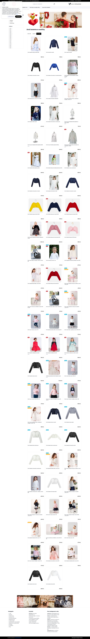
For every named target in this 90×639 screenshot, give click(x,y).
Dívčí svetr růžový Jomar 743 (33, 329)
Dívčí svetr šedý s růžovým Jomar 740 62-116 (35, 261)
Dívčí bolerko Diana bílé (50, 584)
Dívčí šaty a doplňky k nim (22, 7)
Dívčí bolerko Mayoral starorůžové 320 (53, 237)
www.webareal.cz (18, 637)
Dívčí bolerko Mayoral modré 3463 (52, 214)
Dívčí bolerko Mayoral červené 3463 (70, 214)
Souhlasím (18, 16)
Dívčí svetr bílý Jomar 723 (69, 537)
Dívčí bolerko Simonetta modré (70, 191)
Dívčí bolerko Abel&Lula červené (33, 352)
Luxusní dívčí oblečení (46, 7)
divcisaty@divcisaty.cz (35, 623)
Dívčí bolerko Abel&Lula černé (51, 352)
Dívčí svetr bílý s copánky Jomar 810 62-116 (72, 329)
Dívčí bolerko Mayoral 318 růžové (70, 237)
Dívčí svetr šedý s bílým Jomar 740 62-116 (53, 306)
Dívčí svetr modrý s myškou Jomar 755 (71, 399)
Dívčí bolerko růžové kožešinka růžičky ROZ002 (71, 76)
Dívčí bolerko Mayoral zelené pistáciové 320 (54, 167)
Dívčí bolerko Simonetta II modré (34, 191)
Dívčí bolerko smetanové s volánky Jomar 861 (35, 492)
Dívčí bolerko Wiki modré (32, 121)
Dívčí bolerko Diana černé (32, 376)
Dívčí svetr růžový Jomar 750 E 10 (34, 399)
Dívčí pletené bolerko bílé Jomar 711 (34, 537)
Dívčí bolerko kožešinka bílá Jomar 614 (71, 560)
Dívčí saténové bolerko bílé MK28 (52, 98)
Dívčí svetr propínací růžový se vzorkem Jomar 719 (71, 307)
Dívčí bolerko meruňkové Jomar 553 (52, 560)
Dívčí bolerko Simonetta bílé (51, 491)
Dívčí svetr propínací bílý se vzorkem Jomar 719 (72, 469)
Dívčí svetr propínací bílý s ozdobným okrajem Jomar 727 (71, 99)
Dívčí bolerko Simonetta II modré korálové (53, 75)
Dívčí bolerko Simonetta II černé (33, 75)
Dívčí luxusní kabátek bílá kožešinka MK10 (35, 144)
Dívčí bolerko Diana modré (51, 422)
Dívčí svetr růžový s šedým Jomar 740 (35, 560)
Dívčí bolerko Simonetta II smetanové (53, 121)
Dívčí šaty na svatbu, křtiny (35, 7)
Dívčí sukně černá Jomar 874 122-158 (34, 98)
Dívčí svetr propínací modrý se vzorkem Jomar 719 (35, 515)
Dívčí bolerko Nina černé (32, 584)
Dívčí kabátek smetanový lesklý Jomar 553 (72, 260)
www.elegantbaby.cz (53, 623)
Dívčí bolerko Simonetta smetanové (34, 468)
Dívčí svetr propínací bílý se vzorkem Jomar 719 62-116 (72, 284)
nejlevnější (29, 33)
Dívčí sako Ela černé (68, 52)
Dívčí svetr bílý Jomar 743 (51, 260)
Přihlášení (72, 0)
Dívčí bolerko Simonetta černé (70, 445)
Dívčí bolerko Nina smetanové (51, 445)
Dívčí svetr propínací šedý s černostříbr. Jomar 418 (71, 515)
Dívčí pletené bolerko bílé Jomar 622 (52, 468)
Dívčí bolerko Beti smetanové (33, 445)
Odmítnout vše (11, 16)
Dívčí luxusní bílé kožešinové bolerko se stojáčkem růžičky (71, 145)
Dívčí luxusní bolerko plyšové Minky (52, 144)
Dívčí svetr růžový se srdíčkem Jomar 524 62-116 (35, 307)
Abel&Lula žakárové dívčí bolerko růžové (53, 376)
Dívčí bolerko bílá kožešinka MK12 (34, 167)
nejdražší (34, 33)
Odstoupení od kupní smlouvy (77, 637)
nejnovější (38, 33)
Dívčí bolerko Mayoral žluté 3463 (34, 214)
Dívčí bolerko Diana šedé (69, 422)
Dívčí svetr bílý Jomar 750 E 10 (70, 376)
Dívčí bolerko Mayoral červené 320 (52, 283)
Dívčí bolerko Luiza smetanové (70, 167)
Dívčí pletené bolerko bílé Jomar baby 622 (53, 329)
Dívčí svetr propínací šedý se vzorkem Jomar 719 (71, 492)
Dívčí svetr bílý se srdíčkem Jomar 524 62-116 (54, 538)
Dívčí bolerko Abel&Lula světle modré (71, 352)
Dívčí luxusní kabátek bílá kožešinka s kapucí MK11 (71, 122)
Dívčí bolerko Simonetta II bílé (51, 191)
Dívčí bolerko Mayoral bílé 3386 (33, 52)
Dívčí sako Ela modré (50, 52)
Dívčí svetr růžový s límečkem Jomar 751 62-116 (53, 400)
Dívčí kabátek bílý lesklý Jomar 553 (34, 283)
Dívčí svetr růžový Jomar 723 (51, 514)
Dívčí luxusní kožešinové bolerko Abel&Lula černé (35, 238)
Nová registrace (78, 0)
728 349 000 (34, 621)
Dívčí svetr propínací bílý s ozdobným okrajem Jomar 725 (35, 423)
